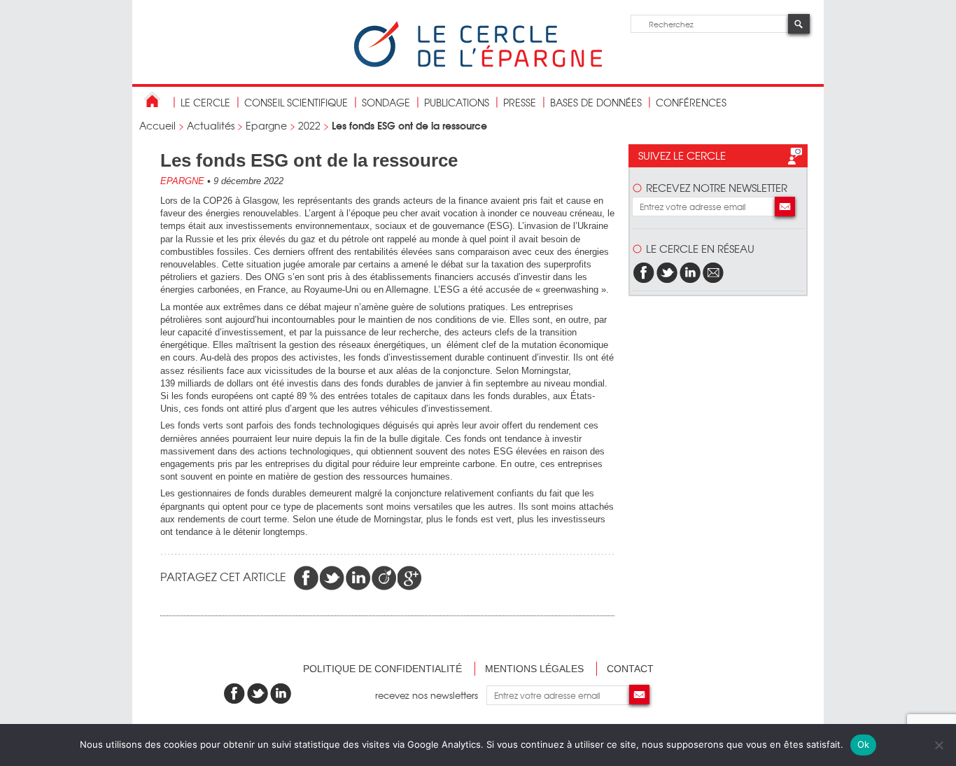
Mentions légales (534, 668)
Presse (519, 102)
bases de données (596, 102)
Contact (630, 668)
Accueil (157, 125)
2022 (309, 125)
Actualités (210, 125)
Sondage (386, 102)
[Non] (939, 745)
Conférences (691, 102)
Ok (863, 744)
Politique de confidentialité (382, 668)
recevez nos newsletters (430, 695)
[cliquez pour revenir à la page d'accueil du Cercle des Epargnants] (478, 64)
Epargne (266, 125)
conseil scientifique (296, 102)
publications (456, 102)
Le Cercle (205, 102)
